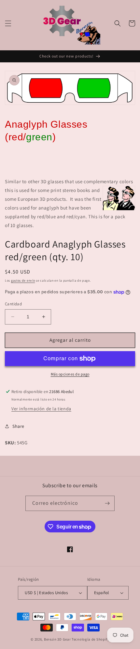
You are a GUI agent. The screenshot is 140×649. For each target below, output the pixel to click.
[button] (8, 23)
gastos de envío (23, 280)
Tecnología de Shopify (90, 639)
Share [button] (18, 426)
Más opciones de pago (70, 374)
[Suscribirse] (107, 503)
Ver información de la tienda (41, 409)
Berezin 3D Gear (57, 639)
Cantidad (13, 304)
